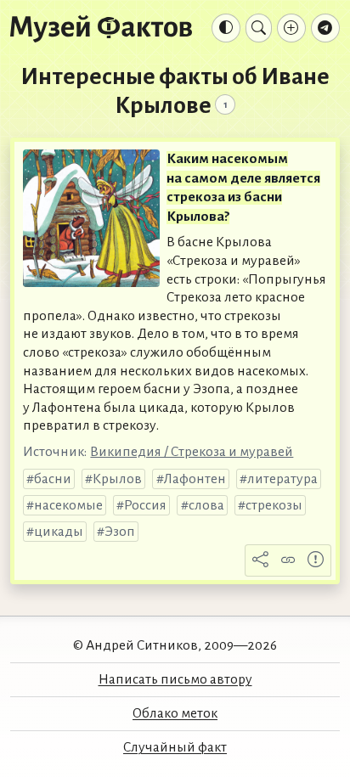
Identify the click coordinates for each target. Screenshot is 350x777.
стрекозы (274, 505)
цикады (58, 531)
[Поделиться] (261, 560)
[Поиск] (259, 28)
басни (52, 479)
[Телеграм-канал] (325, 28)
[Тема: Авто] (226, 28)
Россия (145, 505)
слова (206, 505)
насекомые (68, 505)
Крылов (117, 479)
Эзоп (119, 531)
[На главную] (101, 28)
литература (282, 479)
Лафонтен (195, 479)
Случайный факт (175, 747)
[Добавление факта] (291, 28)
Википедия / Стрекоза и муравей (191, 451)
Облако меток (175, 713)
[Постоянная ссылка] (288, 560)
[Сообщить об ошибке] (316, 560)
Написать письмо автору (175, 679)
